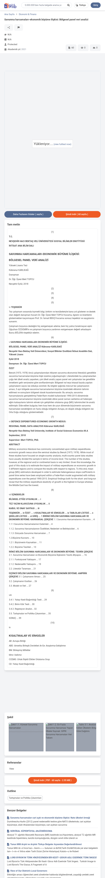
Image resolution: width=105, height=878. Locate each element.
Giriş (95, 5)
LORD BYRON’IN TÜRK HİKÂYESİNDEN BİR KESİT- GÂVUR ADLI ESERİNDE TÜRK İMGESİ (53, 857)
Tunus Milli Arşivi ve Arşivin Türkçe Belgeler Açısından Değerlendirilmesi (46, 844)
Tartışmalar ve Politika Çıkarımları (25, 798)
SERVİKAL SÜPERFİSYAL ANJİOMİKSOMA (31, 831)
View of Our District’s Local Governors (28, 871)
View (11, 768)
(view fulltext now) (62, 144)
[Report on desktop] (18, 27)
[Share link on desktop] (8, 27)
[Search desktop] (68, 5)
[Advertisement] (54, 62)
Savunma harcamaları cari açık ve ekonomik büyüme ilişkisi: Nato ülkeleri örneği (50, 817)
